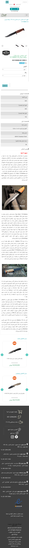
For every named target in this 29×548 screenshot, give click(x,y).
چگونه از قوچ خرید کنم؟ (12, 412)
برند (26, 63)
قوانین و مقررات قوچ (12, 430)
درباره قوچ (12, 433)
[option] (14, 46)
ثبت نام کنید (11, 4)
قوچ (27, 20)
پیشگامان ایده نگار (16, 544)
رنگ (26, 73)
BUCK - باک (22, 63)
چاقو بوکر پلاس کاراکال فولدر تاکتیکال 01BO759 (14, 393)
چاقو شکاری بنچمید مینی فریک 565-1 (14, 359)
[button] (2, 46)
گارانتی (25, 66)
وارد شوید (17, 4)
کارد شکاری (23, 20)
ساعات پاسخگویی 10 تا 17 (12, 422)
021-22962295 (12, 417)
